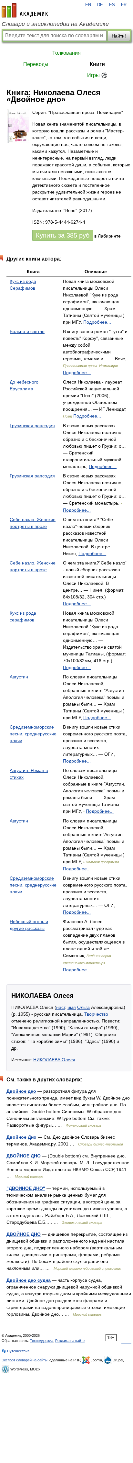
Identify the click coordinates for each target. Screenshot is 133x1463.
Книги (97, 64)
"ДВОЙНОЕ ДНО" (25, 1188)
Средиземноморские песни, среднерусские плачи (33, 733)
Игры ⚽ (97, 75)
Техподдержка (41, 1341)
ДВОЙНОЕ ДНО (23, 1155)
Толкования (66, 53)
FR (124, 5)
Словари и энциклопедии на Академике (55, 24)
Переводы (35, 64)
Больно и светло (27, 331)
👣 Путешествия (15, 1351)
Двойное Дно (21, 1137)
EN (88, 5)
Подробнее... (97, 322)
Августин (19, 676)
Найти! (119, 36)
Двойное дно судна (28, 1280)
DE (100, 5)
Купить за (62, 235)
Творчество (96, 1014)
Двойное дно (21, 1091)
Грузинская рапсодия (32, 425)
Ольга (83, 1007)
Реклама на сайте (70, 1341)
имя (71, 1007)
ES (112, 5)
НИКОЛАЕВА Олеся (54, 1059)
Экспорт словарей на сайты (24, 1360)
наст (60, 1007)
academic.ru (25, 10)
